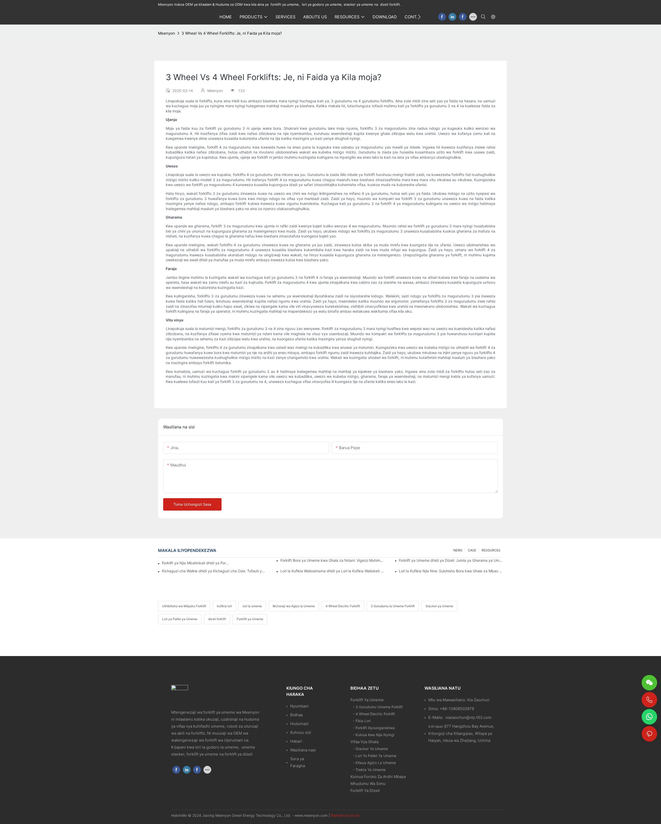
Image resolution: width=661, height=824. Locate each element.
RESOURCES (491, 550)
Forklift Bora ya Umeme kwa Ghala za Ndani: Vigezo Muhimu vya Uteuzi (332, 560)
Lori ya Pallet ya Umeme (179, 619)
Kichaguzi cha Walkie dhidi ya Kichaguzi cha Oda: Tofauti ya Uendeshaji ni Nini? (214, 571)
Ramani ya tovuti (345, 815)
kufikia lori (224, 606)
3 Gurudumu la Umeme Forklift (393, 606)
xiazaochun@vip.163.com (468, 717)
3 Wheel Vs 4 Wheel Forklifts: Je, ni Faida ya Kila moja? (232, 33)
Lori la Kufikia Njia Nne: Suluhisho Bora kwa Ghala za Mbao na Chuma (451, 571)
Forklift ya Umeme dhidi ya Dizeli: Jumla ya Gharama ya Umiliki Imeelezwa (451, 560)
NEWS (457, 550)
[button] (419, 16)
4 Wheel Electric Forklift (343, 606)
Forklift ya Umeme (250, 619)
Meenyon (166, 33)
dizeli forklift (217, 619)
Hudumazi (299, 723)
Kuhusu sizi (300, 732)
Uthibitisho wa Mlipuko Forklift (184, 606)
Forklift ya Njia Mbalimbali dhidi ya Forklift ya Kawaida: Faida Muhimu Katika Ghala (195, 563)
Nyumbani (299, 706)
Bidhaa (296, 714)
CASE (472, 550)
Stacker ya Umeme (439, 606)
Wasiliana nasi (303, 750)
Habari (296, 741)
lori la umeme (252, 606)
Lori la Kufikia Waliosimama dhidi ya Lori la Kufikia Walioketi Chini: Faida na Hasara (332, 571)
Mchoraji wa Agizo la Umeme (294, 606)
